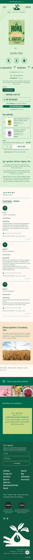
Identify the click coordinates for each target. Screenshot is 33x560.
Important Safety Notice (25, 553)
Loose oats (15, 12)
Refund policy (13, 551)
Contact (10, 494)
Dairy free (6, 479)
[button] (28, 7)
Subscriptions (25, 476)
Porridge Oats (7, 474)
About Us (24, 471)
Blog (22, 474)
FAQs (28, 161)
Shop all (5, 488)
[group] (16, 193)
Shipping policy (15, 553)
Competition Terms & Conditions (13, 497)
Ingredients (9, 161)
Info (4, 161)
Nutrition (17, 161)
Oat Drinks (6, 471)
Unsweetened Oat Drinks (10, 485)
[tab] (7, 201)
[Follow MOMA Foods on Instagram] (4, 382)
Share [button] (23, 236)
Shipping (23, 161)
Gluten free (6, 482)
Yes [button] (17, 236)
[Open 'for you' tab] (27, 552)
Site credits (27, 557)
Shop (9, 12)
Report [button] (20, 236)
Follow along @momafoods (17, 382)
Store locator (25, 479)
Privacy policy (20, 551)
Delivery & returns (23, 494)
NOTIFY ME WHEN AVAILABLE (16, 106)
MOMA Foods (27, 549)
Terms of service (7, 553)
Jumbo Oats (22, 12)
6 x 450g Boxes (9, 90)
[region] (17, 422)
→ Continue (16, 463)
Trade (5, 494)
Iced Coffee (6, 476)
